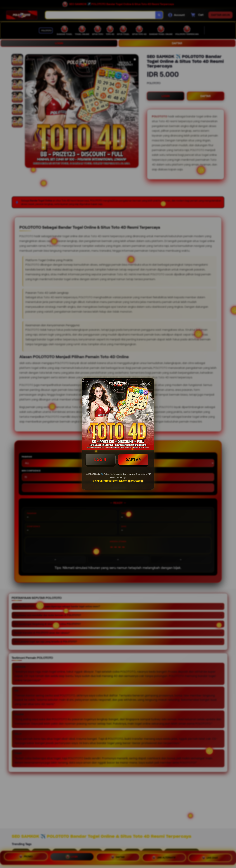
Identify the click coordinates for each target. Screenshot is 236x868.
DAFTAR (133, 459)
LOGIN (100, 459)
